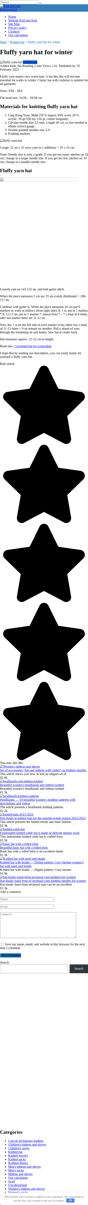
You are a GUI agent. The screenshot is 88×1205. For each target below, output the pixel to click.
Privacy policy (17, 27)
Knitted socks (17, 1159)
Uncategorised (17, 1185)
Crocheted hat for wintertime (32, 346)
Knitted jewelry (18, 1155)
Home (12, 16)
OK (70, 1200)
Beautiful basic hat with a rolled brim (24, 847)
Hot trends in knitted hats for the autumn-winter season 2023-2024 (43, 818)
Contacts (13, 31)
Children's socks (18, 1148)
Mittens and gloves (20, 1174)
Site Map (14, 24)
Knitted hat (30, 62)
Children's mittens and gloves (27, 1144)
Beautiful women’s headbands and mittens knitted (32, 785)
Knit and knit (8, 9)
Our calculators (18, 35)
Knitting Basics (18, 1163)
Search (4, 962)
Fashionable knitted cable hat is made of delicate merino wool (39, 833)
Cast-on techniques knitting (25, 1141)
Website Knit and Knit (22, 20)
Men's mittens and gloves (24, 1166)
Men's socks (16, 1170)
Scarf (11, 1181)
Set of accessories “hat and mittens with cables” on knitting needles (43, 770)
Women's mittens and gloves (26, 1188)
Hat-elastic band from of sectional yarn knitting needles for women (43, 881)
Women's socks (18, 1192)
